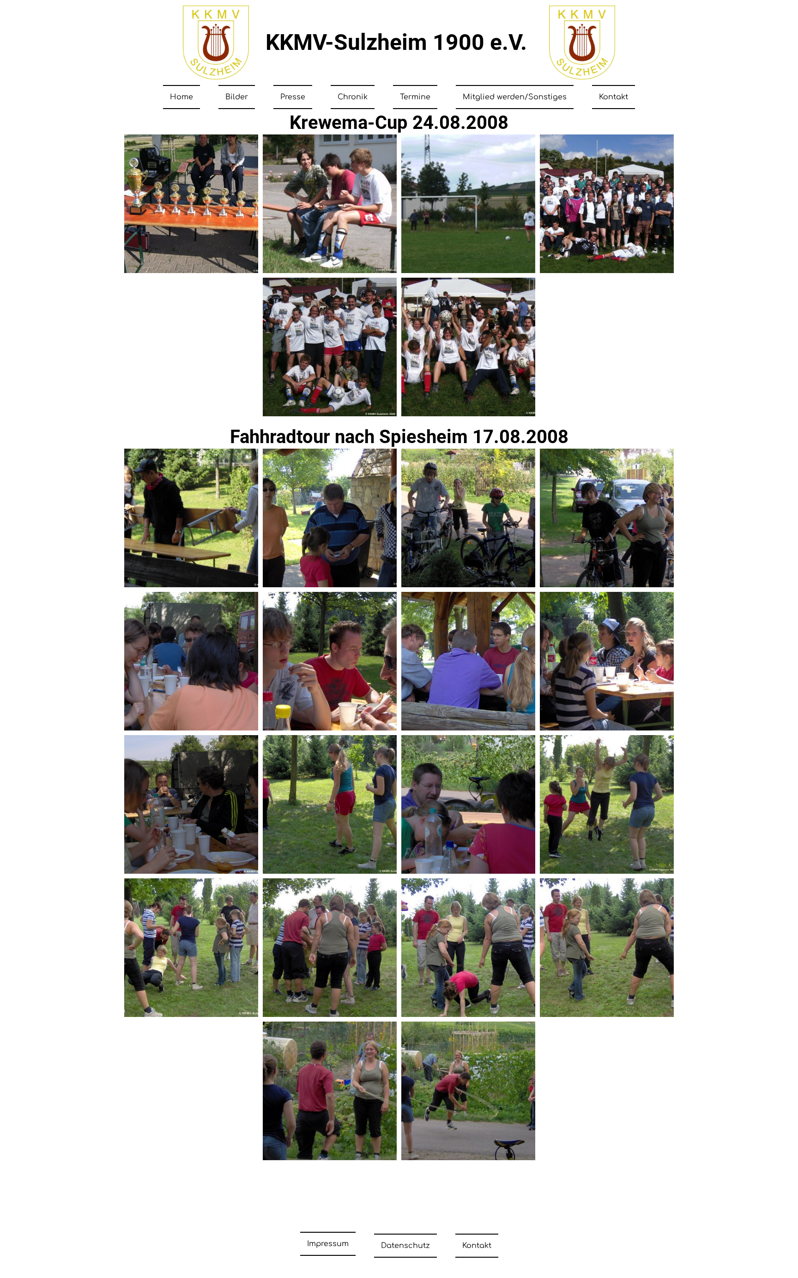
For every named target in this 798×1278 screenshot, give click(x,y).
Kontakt (613, 97)
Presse (292, 97)
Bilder (236, 97)
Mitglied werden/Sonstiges (515, 97)
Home (181, 97)
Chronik (353, 97)
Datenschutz (405, 1245)
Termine (415, 97)
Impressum (328, 1244)
